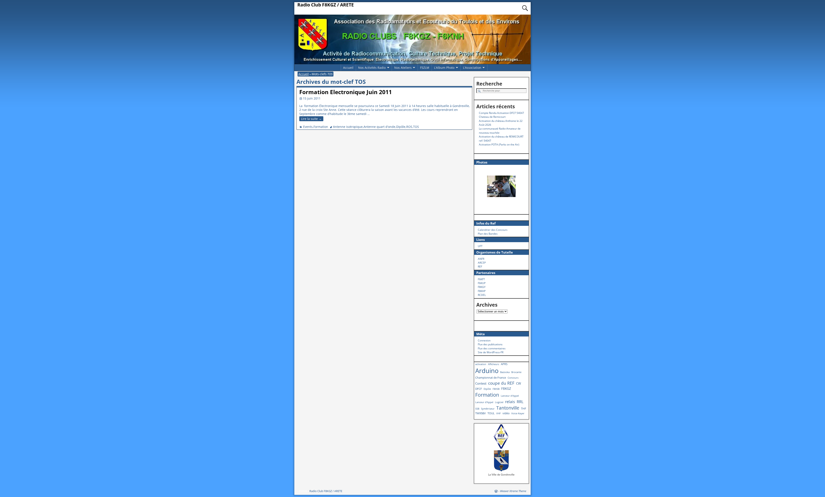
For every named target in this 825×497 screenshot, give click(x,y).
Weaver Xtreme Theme (513, 491)
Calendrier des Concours (492, 230)
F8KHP (482, 291)
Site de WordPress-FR (490, 352)
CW (518, 383)
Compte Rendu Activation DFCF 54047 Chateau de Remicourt (501, 115)
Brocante (516, 372)
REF (480, 266)
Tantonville (507, 408)
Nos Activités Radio (372, 68)
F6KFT (481, 279)
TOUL (491, 413)
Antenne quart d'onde (379, 127)
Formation (320, 127)
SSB (477, 408)
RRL (520, 401)
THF (523, 408)
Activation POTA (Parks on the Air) (499, 144)
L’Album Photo (444, 68)
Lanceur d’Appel (484, 402)
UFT (480, 246)
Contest (480, 383)
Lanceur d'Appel (510, 395)
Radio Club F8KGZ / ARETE (325, 5)
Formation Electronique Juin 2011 (345, 92)
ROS (409, 127)
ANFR (481, 259)
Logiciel (499, 402)
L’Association (472, 68)
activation (480, 364)
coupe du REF (501, 383)
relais (510, 401)
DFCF (478, 389)
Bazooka (505, 372)
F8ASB (496, 388)
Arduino (486, 370)
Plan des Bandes (488, 234)
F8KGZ (506, 388)
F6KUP (482, 283)
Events (308, 127)
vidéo (506, 413)
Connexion (484, 340)
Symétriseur (488, 408)
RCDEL (482, 295)
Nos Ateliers (403, 68)
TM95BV (480, 413)
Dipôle (400, 127)
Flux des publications (490, 344)
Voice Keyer (517, 413)
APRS (504, 364)
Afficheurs (493, 364)
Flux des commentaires (492, 348)
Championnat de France (490, 377)
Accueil (348, 68)
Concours (513, 377)
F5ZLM (424, 68)
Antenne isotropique (348, 127)
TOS (416, 127)
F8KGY (482, 287)
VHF (498, 413)
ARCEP (482, 263)
